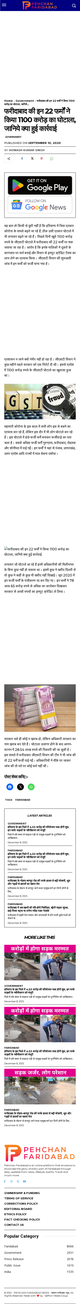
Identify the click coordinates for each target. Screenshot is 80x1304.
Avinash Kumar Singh (27, 150)
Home (8, 100)
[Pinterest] (41, 158)
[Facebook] (22, 158)
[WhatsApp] (51, 158)
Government (25, 100)
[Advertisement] (40, 52)
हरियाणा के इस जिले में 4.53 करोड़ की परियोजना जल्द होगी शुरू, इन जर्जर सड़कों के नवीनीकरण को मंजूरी (38, 828)
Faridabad (22, 799)
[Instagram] (11, 1181)
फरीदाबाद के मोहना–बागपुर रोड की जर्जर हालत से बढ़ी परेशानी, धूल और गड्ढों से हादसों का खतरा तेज (39, 882)
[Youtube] (24, 1181)
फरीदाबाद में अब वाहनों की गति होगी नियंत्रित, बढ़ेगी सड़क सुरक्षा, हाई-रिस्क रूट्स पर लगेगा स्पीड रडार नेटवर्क (38, 909)
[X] (32, 158)
